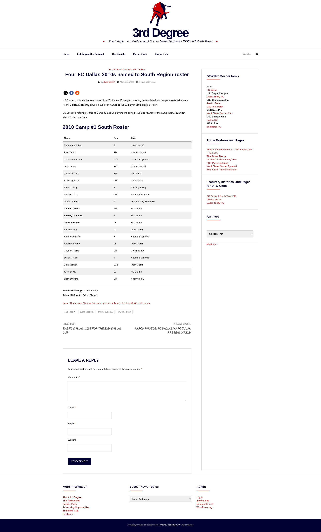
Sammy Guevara (105, 312)
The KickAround (71, 500)
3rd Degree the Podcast (90, 54)
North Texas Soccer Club (220, 113)
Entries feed (202, 500)
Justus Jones (86, 312)
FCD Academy (116, 69)
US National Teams (134, 69)
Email (71, 423)
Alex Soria (70, 312)
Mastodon (212, 244)
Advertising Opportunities (76, 507)
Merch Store (140, 54)
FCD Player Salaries (217, 163)
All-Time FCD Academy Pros (222, 159)
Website (72, 439)
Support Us (161, 54)
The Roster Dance (217, 156)
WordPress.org (204, 507)
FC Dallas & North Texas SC (221, 196)
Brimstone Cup (70, 510)
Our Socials (118, 54)
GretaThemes (187, 524)
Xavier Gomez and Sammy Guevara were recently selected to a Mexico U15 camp (106, 303)
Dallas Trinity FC (215, 96)
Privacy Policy (70, 504)
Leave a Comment (147, 82)
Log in (199, 497)
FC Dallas (212, 90)
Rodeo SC (212, 120)
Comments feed (204, 504)
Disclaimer (68, 514)
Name (72, 407)
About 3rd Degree (72, 497)
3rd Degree (160, 32)
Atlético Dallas (214, 103)
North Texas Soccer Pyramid (222, 166)
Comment (74, 377)
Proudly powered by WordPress (142, 524)
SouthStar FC (214, 126)
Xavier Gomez (124, 312)
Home (66, 54)
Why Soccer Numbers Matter (222, 169)
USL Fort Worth (215, 106)
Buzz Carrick (109, 82)
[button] (66, 93)
